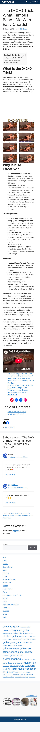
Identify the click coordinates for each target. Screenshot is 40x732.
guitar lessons (12, 658)
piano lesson (28, 674)
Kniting (5, 586)
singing (5, 598)
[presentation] (34, 702)
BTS (4, 557)
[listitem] (7, 702)
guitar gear (6, 655)
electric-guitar (10, 636)
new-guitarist (26, 672)
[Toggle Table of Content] (23, 55)
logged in (16, 531)
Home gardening (9, 579)
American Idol (7, 630)
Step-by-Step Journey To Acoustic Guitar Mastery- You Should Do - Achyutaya (18, 515)
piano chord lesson (18, 674)
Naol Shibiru (13, 485)
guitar (7, 427)
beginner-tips (17, 633)
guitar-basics (18, 639)
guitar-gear (9, 642)
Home (12, 427)
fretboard (5, 639)
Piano (5, 592)
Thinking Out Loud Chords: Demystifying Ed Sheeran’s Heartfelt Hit (18, 392)
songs (5, 601)
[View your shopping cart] (26, 2)
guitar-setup (19, 645)
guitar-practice (9, 645)
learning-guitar (10, 669)
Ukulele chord (32, 677)
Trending (6, 608)
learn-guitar (30, 666)
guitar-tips (25, 648)
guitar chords (25, 651)
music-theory (9, 672)
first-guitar (32, 636)
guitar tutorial (6, 666)
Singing (25, 677)
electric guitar (23, 636)
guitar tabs (7, 663)
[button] (29, 2)
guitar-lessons (24, 642)
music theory (18, 672)
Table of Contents (11, 63)
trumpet (6, 611)
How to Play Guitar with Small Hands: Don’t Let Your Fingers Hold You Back (21, 380)
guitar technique (18, 663)
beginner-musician (7, 633)
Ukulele (5, 614)
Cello (5, 561)
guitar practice (25, 659)
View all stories (31, 696)
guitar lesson (16, 655)
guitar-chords (30, 639)
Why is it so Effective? (12, 60)
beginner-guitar (20, 630)
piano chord (7, 674)
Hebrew (6, 573)
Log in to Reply (10, 474)
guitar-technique (11, 648)
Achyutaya (8, 1)
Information (7, 583)
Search (5, 544)
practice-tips (19, 677)
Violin (5, 617)
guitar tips (30, 662)
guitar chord (10, 651)
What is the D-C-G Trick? (13, 58)
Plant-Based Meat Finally (12, 595)
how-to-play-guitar (17, 666)
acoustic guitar (25, 627)
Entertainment (8, 567)
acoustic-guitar (11, 626)
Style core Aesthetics (11, 604)
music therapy (8, 589)
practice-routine (8, 677)
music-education (27, 668)
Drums (5, 564)
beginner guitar (27, 633)
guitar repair (32, 659)
